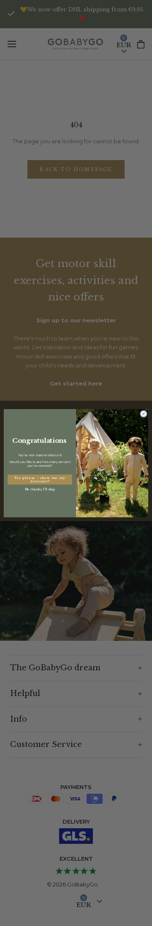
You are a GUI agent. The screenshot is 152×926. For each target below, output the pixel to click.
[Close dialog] (143, 413)
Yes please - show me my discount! (39, 479)
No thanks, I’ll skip (39, 489)
